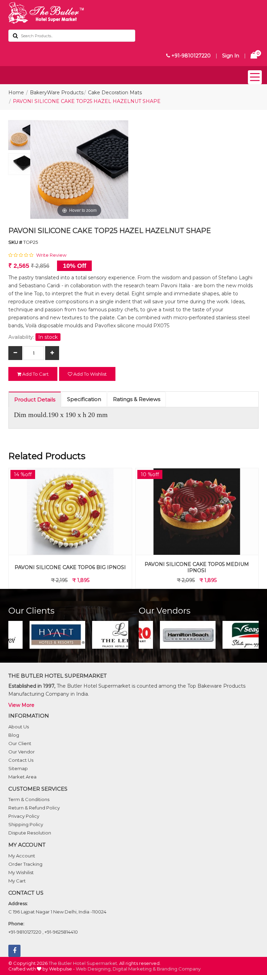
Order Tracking (25, 864)
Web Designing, (94, 969)
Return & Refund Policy (34, 807)
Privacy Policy (23, 816)
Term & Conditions (28, 799)
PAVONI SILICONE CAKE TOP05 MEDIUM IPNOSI (70, 567)
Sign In (230, 56)
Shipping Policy (25, 824)
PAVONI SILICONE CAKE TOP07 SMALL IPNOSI (197, 567)
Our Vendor (21, 751)
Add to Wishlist (89, 374)
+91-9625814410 (61, 932)
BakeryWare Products (56, 92)
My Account (21, 855)
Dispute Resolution (29, 833)
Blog (13, 735)
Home (16, 92)
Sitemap (18, 768)
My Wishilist (21, 872)
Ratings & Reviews (136, 399)
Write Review (51, 255)
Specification (84, 399)
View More (21, 705)
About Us (18, 726)
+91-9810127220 (190, 56)
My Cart (17, 881)
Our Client (19, 743)
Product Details (34, 399)
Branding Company (179, 969)
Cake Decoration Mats (115, 92)
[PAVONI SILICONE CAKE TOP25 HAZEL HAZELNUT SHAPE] (23, 136)
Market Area (22, 777)
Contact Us (20, 760)
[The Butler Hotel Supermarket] (133, 13)
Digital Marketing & (134, 969)
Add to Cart (35, 374)
